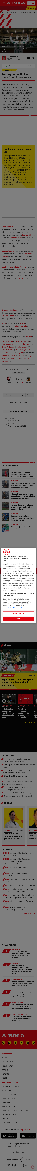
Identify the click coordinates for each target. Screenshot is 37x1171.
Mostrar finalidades (18, 613)
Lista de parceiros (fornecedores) (12, 607)
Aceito (18, 618)
